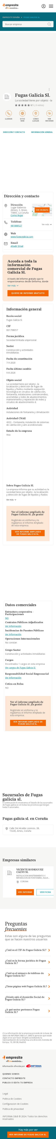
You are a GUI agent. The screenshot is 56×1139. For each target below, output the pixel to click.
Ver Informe (25, 892)
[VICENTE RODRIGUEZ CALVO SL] (9, 873)
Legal (5, 1093)
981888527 (16, 225)
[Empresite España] (11, 6)
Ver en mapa (42, 210)
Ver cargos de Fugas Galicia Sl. (20, 667)
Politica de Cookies (12, 1098)
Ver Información (13, 626)
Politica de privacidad (13, 1108)
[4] (25, 105)
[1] (16, 105)
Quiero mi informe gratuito (28, 293)
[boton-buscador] (49, 24)
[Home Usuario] (43, 6)
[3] (22, 105)
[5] (28, 105)
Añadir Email (17, 246)
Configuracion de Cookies (15, 1103)
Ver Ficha (45, 892)
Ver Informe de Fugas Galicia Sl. (28, 1134)
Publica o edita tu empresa (17, 1082)
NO (7, 618)
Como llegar (17, 215)
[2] (19, 105)
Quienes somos (10, 1074)
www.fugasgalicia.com (22, 237)
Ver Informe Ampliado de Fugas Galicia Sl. (28, 532)
